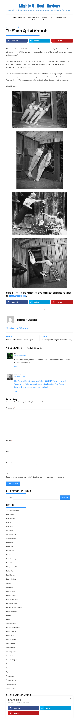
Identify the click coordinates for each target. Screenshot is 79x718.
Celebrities (9, 555)
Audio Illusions (11, 538)
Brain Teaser (10, 551)
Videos (44, 17)
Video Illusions (11, 684)
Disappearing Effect (12, 567)
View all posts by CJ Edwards (17, 328)
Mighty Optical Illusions (39, 6)
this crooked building (17, 295)
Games (8, 583)
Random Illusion (33, 17)
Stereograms (10, 664)
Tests (51, 17)
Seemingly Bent (11, 652)
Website (9, 463)
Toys (7, 672)
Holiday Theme (11, 595)
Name (9, 441)
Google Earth (10, 587)
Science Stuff (10, 648)
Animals (8, 522)
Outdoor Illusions (12, 623)
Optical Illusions (19, 17)
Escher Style (10, 571)
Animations (9, 526)
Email (8, 452)
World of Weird (11, 688)
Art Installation (11, 534)
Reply (15, 367)
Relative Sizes (10, 635)
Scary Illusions (11, 643)
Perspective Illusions (13, 627)
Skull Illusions (10, 656)
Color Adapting (11, 559)
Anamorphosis (10, 518)
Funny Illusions (18, 309)
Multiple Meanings (12, 611)
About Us (35, 19)
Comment (10, 408)
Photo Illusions (11, 631)
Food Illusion (10, 575)
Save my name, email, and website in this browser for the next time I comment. (35, 477)
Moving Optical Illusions (14, 607)
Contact (44, 19)
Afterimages (10, 514)
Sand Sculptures (11, 639)
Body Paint (9, 547)
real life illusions (38, 309)
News (8, 619)
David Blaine (10, 563)
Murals (8, 615)
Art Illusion (9, 530)
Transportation (11, 680)
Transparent (10, 676)
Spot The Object (11, 660)
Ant (15, 353)
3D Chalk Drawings (12, 510)
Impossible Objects (12, 599)
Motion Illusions (11, 603)
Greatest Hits (61, 17)
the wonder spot (51, 309)
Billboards (9, 542)
